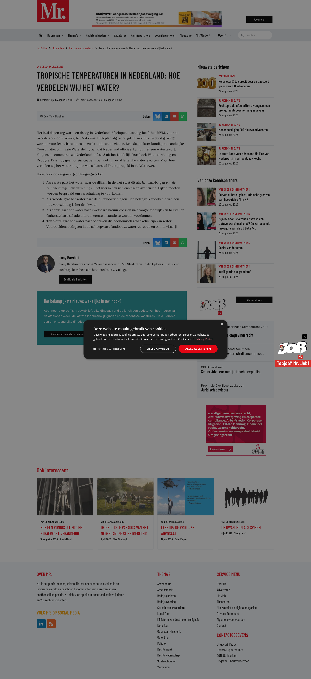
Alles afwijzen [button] (158, 348)
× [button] (221, 324)
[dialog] (155, 339)
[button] (109, 349)
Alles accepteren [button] (198, 348)
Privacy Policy (204, 339)
